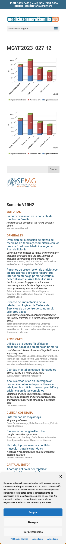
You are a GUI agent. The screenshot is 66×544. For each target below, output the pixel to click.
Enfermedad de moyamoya (24, 417)
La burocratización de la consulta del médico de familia (30, 218)
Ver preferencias (33, 532)
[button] (60, 476)
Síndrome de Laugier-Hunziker (26, 431)
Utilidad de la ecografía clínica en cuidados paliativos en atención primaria (32, 345)
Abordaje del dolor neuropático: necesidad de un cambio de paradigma (31, 470)
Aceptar (33, 512)
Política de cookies (19, 539)
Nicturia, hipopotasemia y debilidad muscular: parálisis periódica (29, 447)
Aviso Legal (37, 539)
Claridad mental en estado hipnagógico (31, 369)
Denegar (33, 522)
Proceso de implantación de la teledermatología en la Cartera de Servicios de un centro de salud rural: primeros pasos (30, 306)
